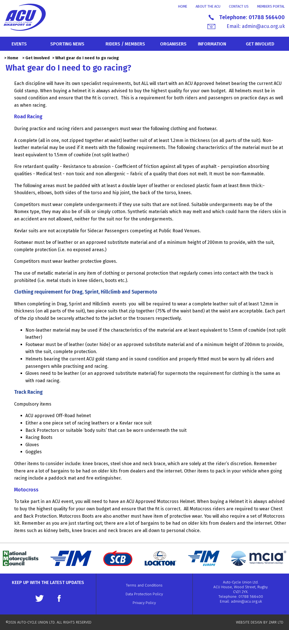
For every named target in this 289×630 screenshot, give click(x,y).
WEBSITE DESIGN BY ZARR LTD (259, 622)
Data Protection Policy (144, 594)
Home (182, 6)
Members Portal (271, 6)
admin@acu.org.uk (263, 26)
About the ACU (208, 6)
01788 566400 (267, 17)
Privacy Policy (144, 602)
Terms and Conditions (144, 585)
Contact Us (239, 6)
